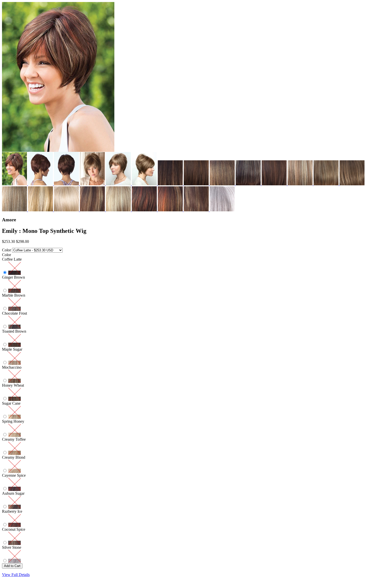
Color (6, 250)
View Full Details (16, 574)
